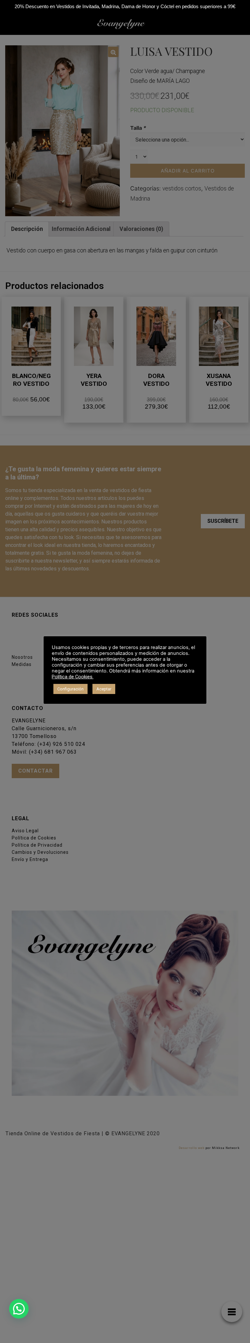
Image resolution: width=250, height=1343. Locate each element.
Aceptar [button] (103, 689)
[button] (19, 1309)
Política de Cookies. (72, 677)
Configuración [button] (70, 689)
